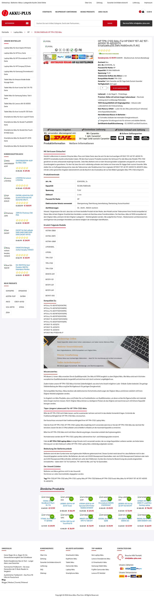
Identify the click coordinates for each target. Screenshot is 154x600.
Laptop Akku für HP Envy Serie (15, 53)
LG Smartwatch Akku (99, 562)
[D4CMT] (9, 232)
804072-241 (50, 274)
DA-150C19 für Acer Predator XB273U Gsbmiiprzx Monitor (23, 267)
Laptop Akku (18, 32)
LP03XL (48, 252)
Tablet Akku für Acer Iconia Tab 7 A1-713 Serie (18, 89)
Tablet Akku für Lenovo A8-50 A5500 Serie (17, 105)
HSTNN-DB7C (51, 236)
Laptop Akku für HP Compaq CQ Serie (17, 66)
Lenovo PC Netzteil (98, 573)
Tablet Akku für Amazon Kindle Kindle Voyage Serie (17, 81)
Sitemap (43, 573)
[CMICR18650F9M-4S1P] (9, 164)
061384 (23, 296)
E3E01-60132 (19, 302)
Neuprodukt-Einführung (66, 12)
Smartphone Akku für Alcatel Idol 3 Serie (18, 146)
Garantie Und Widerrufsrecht (117, 3)
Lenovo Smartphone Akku (101, 559)
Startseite (47, 12)
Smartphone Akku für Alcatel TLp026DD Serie (18, 123)
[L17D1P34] (9, 180)
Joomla (17, 583)
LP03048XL (50, 247)
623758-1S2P (11, 296)
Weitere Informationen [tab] (81, 143)
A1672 (8, 302)
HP (28, 32)
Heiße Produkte (87, 12)
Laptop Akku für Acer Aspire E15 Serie (17, 48)
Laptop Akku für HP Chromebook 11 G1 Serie (17, 59)
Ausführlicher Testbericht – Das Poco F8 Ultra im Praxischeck (18, 576)
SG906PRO (10, 291)
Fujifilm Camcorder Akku (100, 570)
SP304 (21, 307)
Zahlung (99, 3)
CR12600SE (22, 291)
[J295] (9, 214)
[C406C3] (9, 252)
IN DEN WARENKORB (120, 88)
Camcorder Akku (72, 566)
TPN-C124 (49, 269)
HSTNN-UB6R (51, 241)
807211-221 (50, 285)
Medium (11, 583)
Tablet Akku (70, 562)
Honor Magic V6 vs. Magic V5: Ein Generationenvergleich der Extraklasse (18, 556)
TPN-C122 (49, 263)
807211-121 (50, 279)
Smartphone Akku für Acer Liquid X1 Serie (19, 117)
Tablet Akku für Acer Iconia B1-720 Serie (18, 112)
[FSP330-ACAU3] (9, 198)
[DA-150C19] (9, 267)
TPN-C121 (49, 258)
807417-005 (50, 296)
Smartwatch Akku (72, 555)
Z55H (8, 313)
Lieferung (136, 3)
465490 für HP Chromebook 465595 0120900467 (106, 503)
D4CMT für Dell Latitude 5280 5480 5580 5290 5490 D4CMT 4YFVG (24, 232)
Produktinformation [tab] (54, 143)
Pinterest (24, 583)
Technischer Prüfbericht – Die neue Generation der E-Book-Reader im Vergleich (16, 569)
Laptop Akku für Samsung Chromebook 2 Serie (18, 73)
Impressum (148, 3)
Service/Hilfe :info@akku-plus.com (136, 23)
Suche (110, 23)
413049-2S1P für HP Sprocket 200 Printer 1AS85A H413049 (86, 506)
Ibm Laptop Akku (97, 555)
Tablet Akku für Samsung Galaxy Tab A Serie (17, 97)
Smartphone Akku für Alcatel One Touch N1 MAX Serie (18, 131)
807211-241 (50, 290)
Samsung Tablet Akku (99, 566)
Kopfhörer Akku (71, 559)
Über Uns (88, 3)
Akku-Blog (103, 12)
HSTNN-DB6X (51, 231)
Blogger (4, 583)
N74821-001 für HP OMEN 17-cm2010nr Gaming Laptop (144, 503)
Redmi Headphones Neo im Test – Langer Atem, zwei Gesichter (18, 562)
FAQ (41, 570)
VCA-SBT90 (10, 307)
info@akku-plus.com (133, 558)
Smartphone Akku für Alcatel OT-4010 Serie (17, 139)
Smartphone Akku (72, 573)
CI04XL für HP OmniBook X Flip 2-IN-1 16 (48, 503)
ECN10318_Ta (110, 65)
